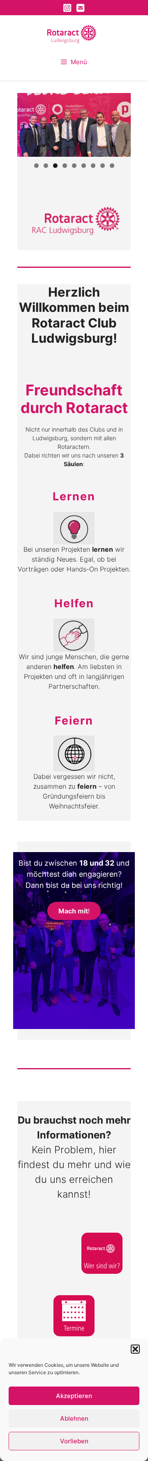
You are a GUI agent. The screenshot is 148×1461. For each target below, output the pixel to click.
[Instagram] (67, 7)
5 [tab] (74, 165)
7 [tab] (93, 165)
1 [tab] (36, 165)
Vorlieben (74, 1441)
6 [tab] (83, 165)
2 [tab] (46, 165)
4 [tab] (64, 165)
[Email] (80, 7)
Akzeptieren (74, 1396)
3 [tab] (55, 165)
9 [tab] (112, 165)
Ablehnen (74, 1418)
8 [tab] (102, 165)
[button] (135, 1349)
